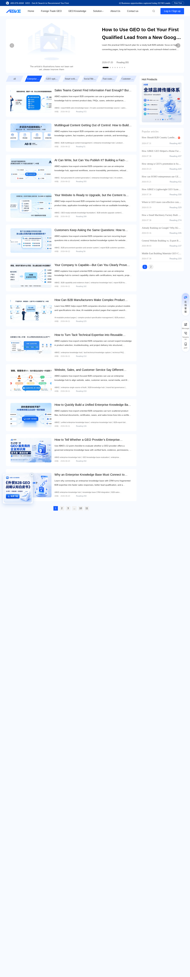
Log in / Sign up (172, 11)
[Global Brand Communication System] (162, 102)
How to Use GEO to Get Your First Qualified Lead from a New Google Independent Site (141, 34)
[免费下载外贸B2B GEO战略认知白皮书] (18, 488)
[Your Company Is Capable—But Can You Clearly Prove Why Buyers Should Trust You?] (31, 275)
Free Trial (178, 3)
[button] (106, 67)
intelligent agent (128, 78)
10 (80, 508)
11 (87, 508)
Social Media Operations (71, 78)
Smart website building (52, 78)
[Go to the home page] (13, 11)
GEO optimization (33, 78)
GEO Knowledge (77, 11)
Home (31, 11)
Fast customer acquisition (90, 78)
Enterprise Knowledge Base (15, 78)
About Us (115, 11)
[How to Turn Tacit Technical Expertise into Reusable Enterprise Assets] (31, 345)
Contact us (132, 11)
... (74, 508)
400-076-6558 (17, 3)
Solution (97, 11)
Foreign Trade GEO (51, 11)
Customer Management (109, 78)
